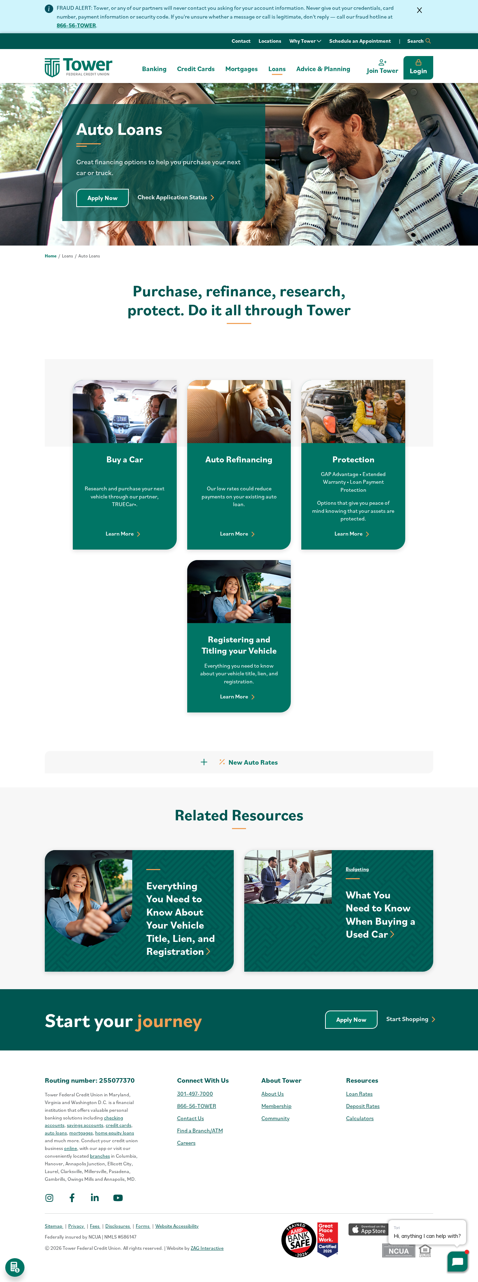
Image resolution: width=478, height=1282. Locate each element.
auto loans (56, 1133)
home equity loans (114, 1133)
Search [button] (416, 40)
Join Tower (382, 70)
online (70, 1148)
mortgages (81, 1133)
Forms (143, 1226)
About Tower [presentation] (281, 1080)
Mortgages (241, 68)
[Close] (419, 10)
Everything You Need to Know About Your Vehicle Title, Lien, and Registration (180, 918)
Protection (353, 459)
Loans (277, 68)
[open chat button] (458, 1261)
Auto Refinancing (239, 459)
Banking (154, 68)
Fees (95, 1226)
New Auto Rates (253, 762)
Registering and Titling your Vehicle (239, 644)
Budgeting (357, 869)
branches (100, 1156)
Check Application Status (175, 197)
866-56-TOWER (76, 25)
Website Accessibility (177, 1226)
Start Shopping (409, 1018)
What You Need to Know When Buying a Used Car (380, 914)
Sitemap (54, 1226)
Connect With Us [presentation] (203, 1080)
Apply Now (108, 197)
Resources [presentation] (362, 1080)
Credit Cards (196, 68)
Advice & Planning (323, 68)
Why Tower (303, 40)
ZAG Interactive (207, 1248)
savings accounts (85, 1125)
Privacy (76, 1226)
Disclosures (118, 1226)
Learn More (122, 533)
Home (51, 256)
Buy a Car (124, 459)
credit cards (118, 1125)
